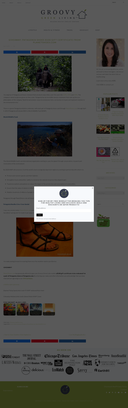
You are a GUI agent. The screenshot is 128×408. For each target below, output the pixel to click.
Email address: (41, 208)
